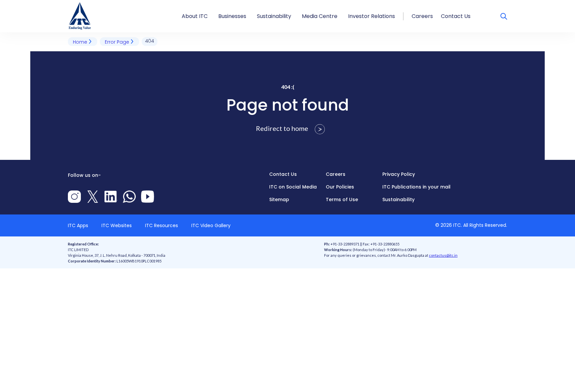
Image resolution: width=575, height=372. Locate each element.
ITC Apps (78, 225)
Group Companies (243, 4)
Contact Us (456, 16)
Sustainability (274, 16)
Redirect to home (282, 128)
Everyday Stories (324, 4)
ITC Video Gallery (211, 225)
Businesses (232, 16)
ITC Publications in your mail (416, 187)
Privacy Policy (398, 174)
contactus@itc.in (443, 255)
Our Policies (340, 187)
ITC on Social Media (293, 187)
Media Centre (319, 16)
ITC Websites (116, 225)
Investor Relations (371, 16)
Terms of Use (342, 199)
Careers (422, 16)
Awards (192, 4)
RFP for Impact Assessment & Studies (307, 4)
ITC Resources (161, 225)
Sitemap (279, 199)
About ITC (195, 16)
